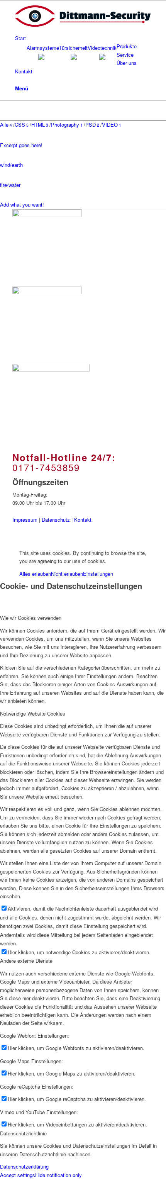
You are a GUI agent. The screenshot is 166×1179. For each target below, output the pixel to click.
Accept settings (17, 1175)
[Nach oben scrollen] (2, 539)
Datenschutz (56, 519)
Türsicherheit (73, 47)
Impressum (24, 519)
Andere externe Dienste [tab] (26, 960)
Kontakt (82, 519)
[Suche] (17, 79)
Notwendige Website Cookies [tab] (32, 713)
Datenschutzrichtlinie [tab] (23, 1133)
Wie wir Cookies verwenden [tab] (30, 617)
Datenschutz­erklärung (24, 1166)
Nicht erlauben (67, 573)
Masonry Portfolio (68, 107)
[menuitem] (84, 38)
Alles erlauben (35, 573)
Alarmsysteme (43, 47)
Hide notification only (58, 1175)
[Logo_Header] (82, 29)
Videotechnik (102, 47)
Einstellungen (98, 573)
